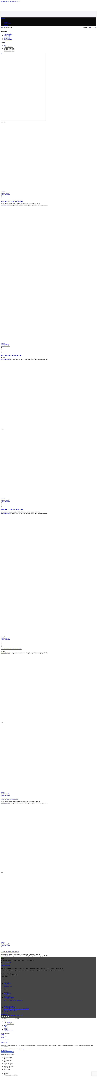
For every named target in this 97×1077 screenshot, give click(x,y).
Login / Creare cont (8, 1030)
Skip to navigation (5, 1)
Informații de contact (8, 1006)
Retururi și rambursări (9, 997)
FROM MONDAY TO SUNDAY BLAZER (12, 201)
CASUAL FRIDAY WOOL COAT (10, 799)
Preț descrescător (8, 39)
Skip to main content (14, 1)
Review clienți (7, 35)
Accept (22, 1049)
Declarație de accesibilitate (10, 1007)
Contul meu (6, 982)
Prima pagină (4, 27)
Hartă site (6, 1011)
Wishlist (5, 984)
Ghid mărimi (7, 994)
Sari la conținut (4, 1050)
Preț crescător (7, 38)
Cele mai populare (8, 34)
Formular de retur (8, 986)
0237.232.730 (8, 962)
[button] (7, 1052)
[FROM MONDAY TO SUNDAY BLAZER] (23, 120)
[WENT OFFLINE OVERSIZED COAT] (23, 273)
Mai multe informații (10, 1049)
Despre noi (6, 992)
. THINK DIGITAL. (15, 1015)
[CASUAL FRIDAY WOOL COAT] (23, 721)
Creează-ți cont (4, 1042)
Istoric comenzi (7, 983)
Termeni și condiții (8, 998)
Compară (6, 1029)
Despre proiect (7, 993)
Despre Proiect (10, 1024)
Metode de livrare (8, 996)
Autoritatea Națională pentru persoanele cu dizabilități (16, 1009)
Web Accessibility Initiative (10, 1010)
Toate (5, 45)
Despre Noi (9, 1022)
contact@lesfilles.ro (5, 965)
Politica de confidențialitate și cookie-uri (13, 1000)
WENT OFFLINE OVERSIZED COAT (11, 355)
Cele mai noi (7, 37)
